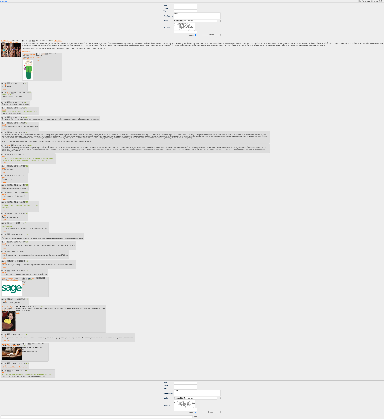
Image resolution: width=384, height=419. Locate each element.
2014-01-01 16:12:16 (21, 93)
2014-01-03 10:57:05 (18, 261)
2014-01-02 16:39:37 (17, 192)
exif (8, 42)
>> (23, 51)
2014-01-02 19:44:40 (17, 223)
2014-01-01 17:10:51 (17, 108)
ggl (10, 42)
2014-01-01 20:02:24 (17, 123)
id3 (13, 42)
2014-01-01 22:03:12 (17, 166)
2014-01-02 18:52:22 (17, 213)
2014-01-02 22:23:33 (18, 234)
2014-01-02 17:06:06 (17, 202)
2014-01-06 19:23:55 (33, 306)
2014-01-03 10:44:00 (17, 251)
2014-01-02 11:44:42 (17, 185)
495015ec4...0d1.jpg (7, 307)
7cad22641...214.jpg (29, 54)
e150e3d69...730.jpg (7, 344)
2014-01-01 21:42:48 (17, 154)
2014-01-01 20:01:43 (17, 117)
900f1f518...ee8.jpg (7, 278)
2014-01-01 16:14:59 (17, 102)
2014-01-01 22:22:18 (17, 175)
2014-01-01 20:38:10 (17, 132)
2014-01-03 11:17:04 (17, 270)
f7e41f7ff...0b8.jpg (6, 41)
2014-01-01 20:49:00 (21, 145)
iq (11, 42)
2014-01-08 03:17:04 (18, 371)
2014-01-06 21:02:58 (18, 363)
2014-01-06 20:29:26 (18, 334)
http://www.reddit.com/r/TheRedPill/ (14, 367)
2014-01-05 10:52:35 (18, 299)
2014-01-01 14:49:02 (43, 41)
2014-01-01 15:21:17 (17, 83)
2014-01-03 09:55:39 (17, 242)
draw (16, 42)
